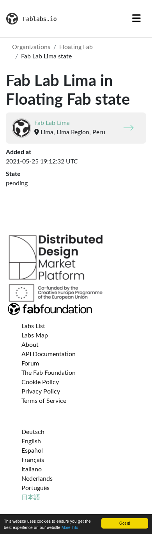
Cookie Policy (40, 382)
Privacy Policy (40, 391)
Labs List (33, 326)
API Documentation (48, 354)
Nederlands (37, 479)
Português (35, 488)
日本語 (30, 497)
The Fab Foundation (48, 373)
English (31, 441)
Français (32, 460)
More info (70, 527)
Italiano (31, 469)
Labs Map (34, 335)
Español (32, 451)
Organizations (31, 47)
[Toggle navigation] (136, 19)
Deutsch (32, 432)
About (30, 345)
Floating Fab (76, 47)
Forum (30, 363)
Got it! (124, 523)
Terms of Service (43, 401)
